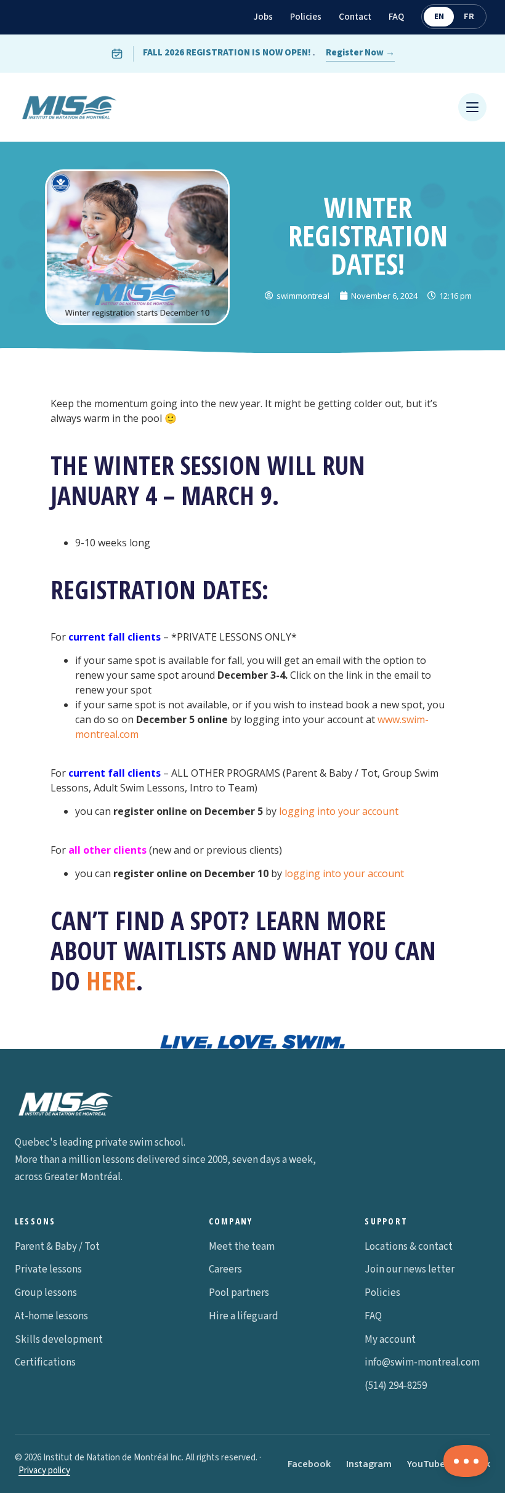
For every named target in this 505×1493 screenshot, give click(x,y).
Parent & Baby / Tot (57, 1246)
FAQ (396, 17)
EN (439, 16)
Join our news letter (409, 1269)
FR (469, 16)
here (111, 980)
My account (390, 1339)
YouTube (426, 1464)
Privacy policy (44, 1470)
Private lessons (48, 1269)
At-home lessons (51, 1316)
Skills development (59, 1339)
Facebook (309, 1464)
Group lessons (46, 1292)
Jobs (263, 17)
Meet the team (242, 1246)
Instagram (369, 1464)
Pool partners (239, 1292)
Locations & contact (409, 1246)
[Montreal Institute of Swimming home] (69, 107)
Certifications (45, 1362)
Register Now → (360, 52)
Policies (305, 17)
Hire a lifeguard (243, 1316)
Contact (355, 17)
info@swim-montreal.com (422, 1362)
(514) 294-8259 (396, 1385)
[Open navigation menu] (472, 107)
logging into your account (338, 811)
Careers (225, 1269)
